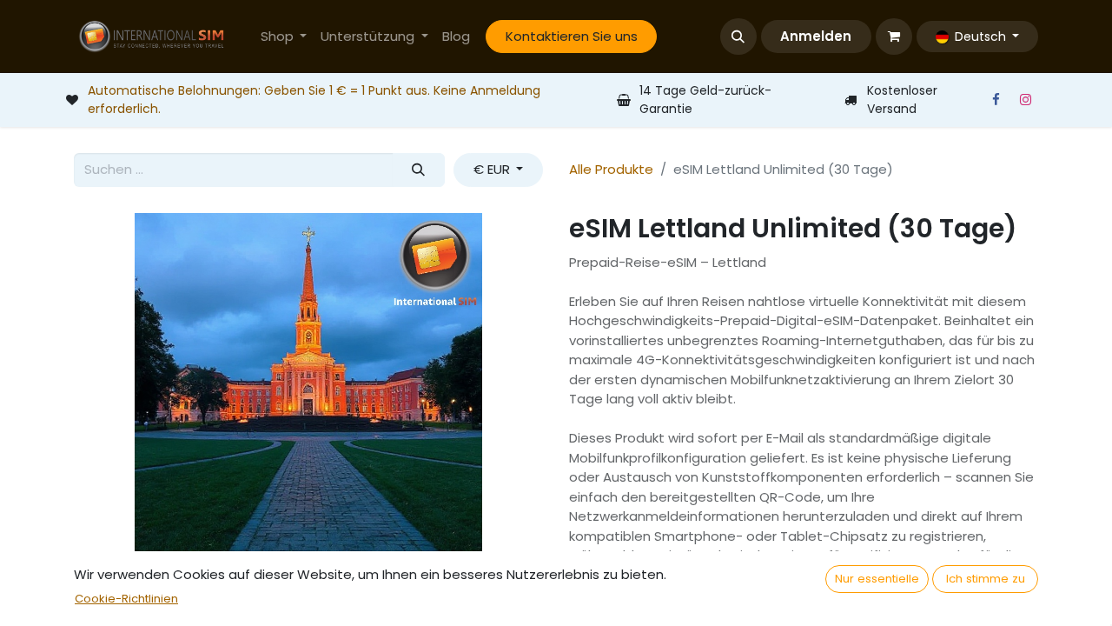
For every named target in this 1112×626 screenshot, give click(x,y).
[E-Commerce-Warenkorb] (894, 36)
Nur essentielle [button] (877, 578)
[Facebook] (996, 100)
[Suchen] (419, 170)
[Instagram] (1025, 100)
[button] (738, 36)
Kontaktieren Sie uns (572, 36)
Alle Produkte (611, 169)
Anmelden (815, 36)
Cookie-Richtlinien (126, 598)
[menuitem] (284, 37)
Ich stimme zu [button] (985, 578)
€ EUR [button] (493, 169)
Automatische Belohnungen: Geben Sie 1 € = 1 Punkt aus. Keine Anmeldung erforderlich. (314, 99)
